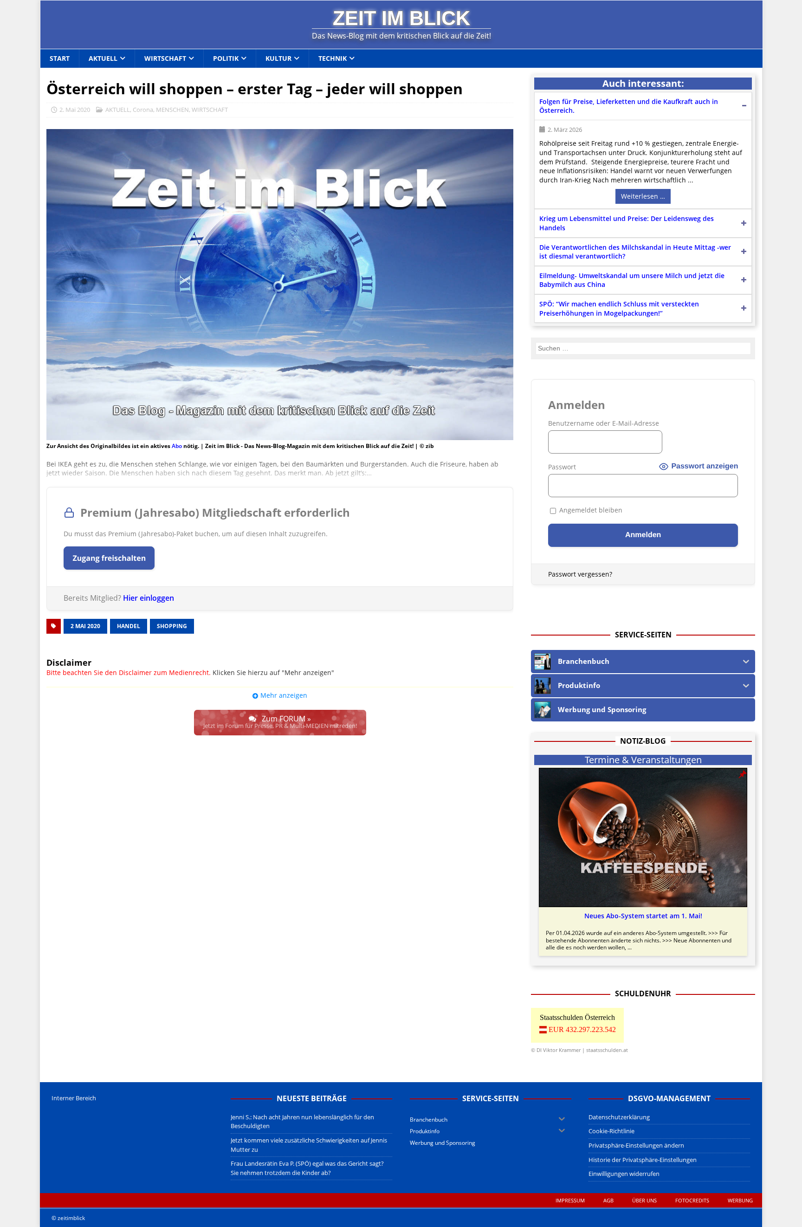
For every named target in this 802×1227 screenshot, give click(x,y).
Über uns (644, 1200)
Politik (226, 58)
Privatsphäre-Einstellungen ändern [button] (636, 1145)
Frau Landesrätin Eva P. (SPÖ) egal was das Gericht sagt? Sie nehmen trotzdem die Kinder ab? (307, 1168)
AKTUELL (117, 109)
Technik (332, 58)
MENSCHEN (172, 109)
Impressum (570, 1200)
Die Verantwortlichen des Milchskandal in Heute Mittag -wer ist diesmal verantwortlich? (635, 252)
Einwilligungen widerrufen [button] (624, 1173)
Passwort (562, 466)
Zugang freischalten (109, 558)
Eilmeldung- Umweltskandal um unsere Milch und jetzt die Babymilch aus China (631, 280)
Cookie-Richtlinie (611, 1131)
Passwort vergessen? (580, 574)
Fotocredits (692, 1200)
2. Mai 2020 (74, 109)
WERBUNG (740, 1200)
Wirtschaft (165, 58)
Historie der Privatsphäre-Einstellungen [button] (643, 1160)
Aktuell (103, 58)
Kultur (278, 58)
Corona (143, 109)
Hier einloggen (148, 598)
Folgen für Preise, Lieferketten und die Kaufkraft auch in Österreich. (628, 106)
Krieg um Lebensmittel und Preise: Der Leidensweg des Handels (626, 223)
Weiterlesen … (643, 196)
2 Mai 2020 (85, 626)
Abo (177, 446)
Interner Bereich (74, 1098)
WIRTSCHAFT (210, 109)
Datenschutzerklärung (619, 1117)
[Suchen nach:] (643, 348)
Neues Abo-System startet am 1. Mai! (643, 916)
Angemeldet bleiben (589, 510)
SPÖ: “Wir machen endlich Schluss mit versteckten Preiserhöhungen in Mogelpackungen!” (619, 308)
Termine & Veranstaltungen (643, 760)
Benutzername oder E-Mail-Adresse (603, 423)
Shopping (172, 626)
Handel (128, 626)
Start (60, 58)
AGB (608, 1200)
